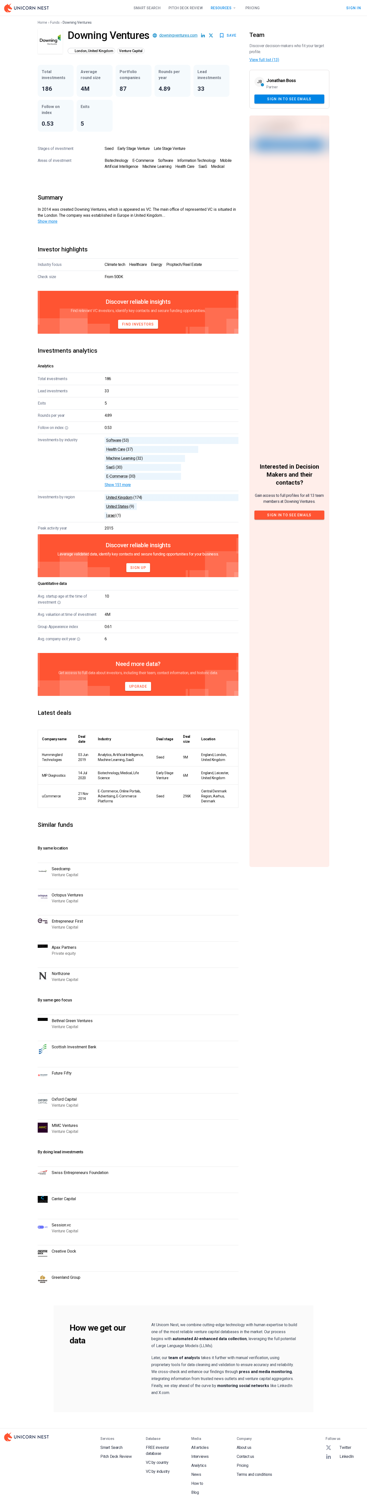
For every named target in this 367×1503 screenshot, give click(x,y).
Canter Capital (64, 1198)
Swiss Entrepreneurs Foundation (80, 1172)
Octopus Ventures (67, 895)
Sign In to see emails (289, 99)
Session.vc (61, 1225)
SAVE (231, 35)
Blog (195, 1492)
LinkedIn (347, 1456)
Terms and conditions (254, 1474)
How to (197, 1483)
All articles (199, 1447)
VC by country (157, 1462)
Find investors (138, 324)
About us (244, 1447)
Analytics (198, 1465)
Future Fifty (62, 1073)
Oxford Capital (64, 1099)
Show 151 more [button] (118, 484)
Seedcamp (61, 868)
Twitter (345, 1447)
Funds (55, 22)
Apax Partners (64, 947)
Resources (221, 8)
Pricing (252, 8)
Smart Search (147, 8)
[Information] (66, 428)
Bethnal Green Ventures (72, 1020)
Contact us (245, 1456)
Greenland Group (66, 1277)
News (196, 1474)
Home (42, 22)
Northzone (61, 973)
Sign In (353, 8)
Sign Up (138, 568)
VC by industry (158, 1471)
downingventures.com (178, 35)
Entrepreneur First (67, 921)
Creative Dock (64, 1251)
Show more (47, 221)
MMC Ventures (65, 1125)
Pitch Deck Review (186, 8)
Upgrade (138, 686)
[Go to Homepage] (26, 7)
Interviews (200, 1456)
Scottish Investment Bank (74, 1047)
